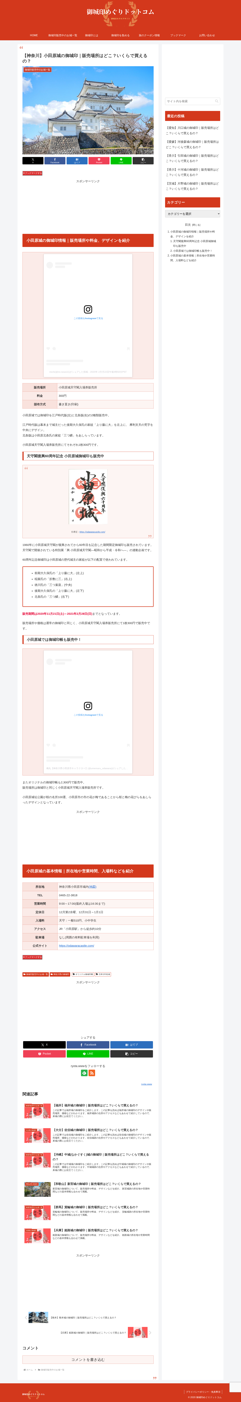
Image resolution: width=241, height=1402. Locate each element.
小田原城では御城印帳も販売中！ (192, 250)
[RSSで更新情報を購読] (92, 1073)
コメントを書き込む (88, 1360)
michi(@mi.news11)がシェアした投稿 (68, 372)
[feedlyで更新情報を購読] (84, 1073)
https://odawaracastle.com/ (92, 532)
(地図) (92, 886)
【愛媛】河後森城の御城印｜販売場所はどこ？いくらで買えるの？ (192, 144)
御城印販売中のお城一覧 (37, 974)
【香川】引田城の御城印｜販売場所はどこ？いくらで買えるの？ (192, 158)
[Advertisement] (88, 207)
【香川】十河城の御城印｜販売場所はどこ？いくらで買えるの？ (192, 172)
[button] (143, 160)
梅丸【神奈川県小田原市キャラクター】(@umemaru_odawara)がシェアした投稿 (88, 768)
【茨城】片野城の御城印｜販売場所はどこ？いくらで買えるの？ (192, 186)
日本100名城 (104, 974)
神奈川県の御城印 (61, 974)
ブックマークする (33, 173)
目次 (188, 224)
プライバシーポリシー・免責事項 (203, 1392)
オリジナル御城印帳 (84, 974)
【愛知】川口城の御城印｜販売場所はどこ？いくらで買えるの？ (192, 130)
